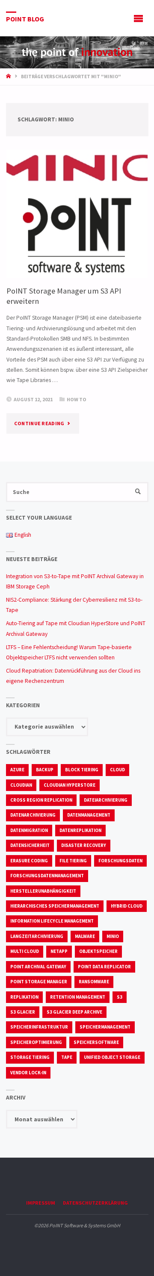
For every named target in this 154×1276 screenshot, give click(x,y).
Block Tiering (81, 770)
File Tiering (73, 861)
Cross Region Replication (41, 800)
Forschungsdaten (120, 861)
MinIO (113, 936)
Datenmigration (29, 830)
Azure (17, 770)
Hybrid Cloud (126, 906)
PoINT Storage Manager (38, 982)
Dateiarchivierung (105, 800)
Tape (66, 1057)
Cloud (117, 770)
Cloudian (21, 785)
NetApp (59, 951)
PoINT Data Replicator (104, 967)
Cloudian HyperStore (69, 785)
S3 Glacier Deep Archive (74, 1012)
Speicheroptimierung (36, 1042)
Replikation (24, 997)
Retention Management (77, 997)
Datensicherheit (30, 845)
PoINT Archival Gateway (38, 967)
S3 (119, 997)
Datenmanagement (88, 815)
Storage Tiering (30, 1057)
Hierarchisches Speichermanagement (54, 906)
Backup (44, 770)
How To (76, 399)
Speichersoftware (96, 1042)
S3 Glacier (22, 1012)
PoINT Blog (25, 18)
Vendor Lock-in (28, 1073)
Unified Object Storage (112, 1057)
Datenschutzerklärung (95, 1203)
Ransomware (94, 982)
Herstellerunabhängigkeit (43, 891)
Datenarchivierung (33, 815)
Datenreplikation (80, 830)
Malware (85, 936)
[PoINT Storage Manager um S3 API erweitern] (77, 214)
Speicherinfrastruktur (39, 1027)
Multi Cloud (24, 951)
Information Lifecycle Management (52, 921)
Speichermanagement (105, 1027)
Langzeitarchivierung (36, 936)
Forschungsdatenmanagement (47, 876)
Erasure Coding (29, 861)
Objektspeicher (98, 951)
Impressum (40, 1203)
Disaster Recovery (83, 845)
